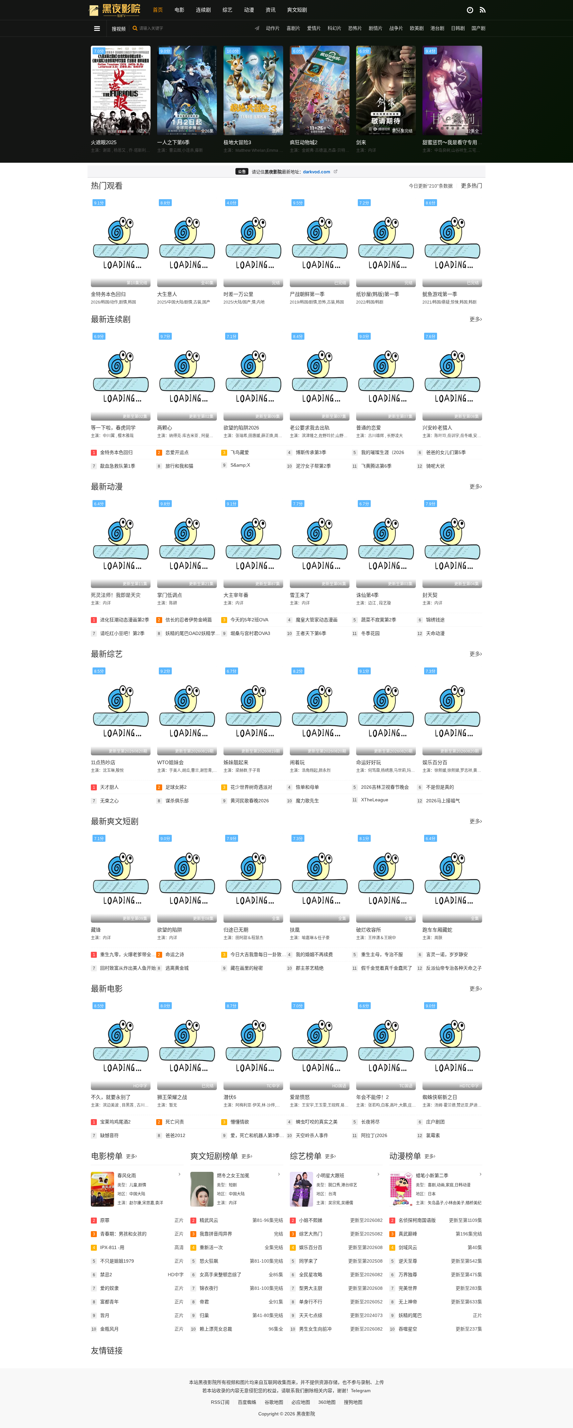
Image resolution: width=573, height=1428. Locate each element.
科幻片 (335, 28)
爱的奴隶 (138, 1288)
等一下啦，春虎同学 (113, 427)
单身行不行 (337, 1301)
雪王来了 (300, 595)
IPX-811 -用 (138, 1247)
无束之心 (106, 800)
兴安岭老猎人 (437, 427)
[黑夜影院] (114, 9)
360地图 (327, 1402)
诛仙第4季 (367, 595)
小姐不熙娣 (337, 1220)
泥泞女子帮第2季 (309, 466)
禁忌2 (138, 1274)
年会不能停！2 (372, 1097)
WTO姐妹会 (170, 762)
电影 (179, 10)
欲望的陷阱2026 (241, 427)
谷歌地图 (274, 1402)
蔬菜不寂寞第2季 (374, 619)
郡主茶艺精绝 (305, 968)
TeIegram (361, 1390)
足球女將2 (172, 787)
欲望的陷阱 (169, 930)
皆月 (138, 1315)
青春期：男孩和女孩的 (138, 1233)
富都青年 (138, 1301)
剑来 (361, 142)
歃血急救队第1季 (114, 466)
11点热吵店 (103, 762)
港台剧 (437, 28)
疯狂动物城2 (303, 142)
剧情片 (376, 28)
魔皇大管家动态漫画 (313, 619)
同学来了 (337, 1261)
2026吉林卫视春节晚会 (381, 787)
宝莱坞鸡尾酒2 (112, 1121)
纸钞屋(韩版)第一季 (377, 294)
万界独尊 (436, 1274)
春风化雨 (126, 1175)
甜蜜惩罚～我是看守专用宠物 (454, 142)
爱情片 (314, 28)
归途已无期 (235, 930)
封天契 (429, 595)
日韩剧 (458, 28)
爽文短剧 (297, 10)
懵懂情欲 (236, 1121)
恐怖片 (355, 28)
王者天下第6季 (306, 633)
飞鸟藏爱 (236, 452)
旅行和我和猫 (175, 466)
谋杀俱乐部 (173, 800)
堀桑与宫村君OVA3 (247, 633)
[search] (135, 28)
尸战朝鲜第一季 (307, 294)
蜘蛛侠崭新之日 (439, 1097)
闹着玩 (297, 762)
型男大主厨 (337, 1288)
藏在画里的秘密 (243, 968)
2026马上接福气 (438, 800)
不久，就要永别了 (111, 1097)
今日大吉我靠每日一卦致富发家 (254, 954)
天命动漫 (431, 633)
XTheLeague (370, 799)
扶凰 (295, 930)
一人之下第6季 (173, 142)
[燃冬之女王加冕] (202, 1189)
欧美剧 (417, 28)
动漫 (249, 10)
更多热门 (471, 186)
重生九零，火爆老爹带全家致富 (124, 954)
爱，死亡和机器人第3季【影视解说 (254, 1135)
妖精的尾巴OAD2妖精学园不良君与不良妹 (189, 633)
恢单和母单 (303, 787)
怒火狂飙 (237, 1261)
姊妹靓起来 (235, 762)
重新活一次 (237, 1247)
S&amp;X (236, 465)
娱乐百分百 (434, 762)
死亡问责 (171, 1121)
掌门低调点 (169, 595)
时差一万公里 (238, 294)
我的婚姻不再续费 (310, 954)
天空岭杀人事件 (307, 1135)
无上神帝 (436, 1301)
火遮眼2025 (103, 142)
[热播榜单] (482, 10)
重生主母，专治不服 (378, 954)
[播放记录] (470, 10)
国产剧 (478, 28)
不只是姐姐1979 (138, 1261)
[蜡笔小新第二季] (401, 1189)
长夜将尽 (366, 1121)
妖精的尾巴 (436, 1315)
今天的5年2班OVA (246, 619)
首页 (158, 10)
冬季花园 (366, 633)
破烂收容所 (368, 930)
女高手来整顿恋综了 (237, 1274)
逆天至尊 (436, 1261)
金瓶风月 (138, 1329)
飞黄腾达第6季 (372, 466)
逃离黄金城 (173, 968)
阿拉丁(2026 (369, 1135)
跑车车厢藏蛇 (437, 930)
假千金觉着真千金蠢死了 (382, 968)
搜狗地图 (353, 1402)
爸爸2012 (171, 1135)
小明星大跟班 (330, 1175)
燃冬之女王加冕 (233, 1175)
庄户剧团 (432, 1121)
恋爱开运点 (173, 452)
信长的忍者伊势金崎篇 (185, 619)
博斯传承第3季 (307, 452)
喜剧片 (293, 28)
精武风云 (237, 1220)
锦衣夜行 (237, 1288)
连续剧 (203, 10)
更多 (475, 319)
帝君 (237, 1301)
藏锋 (96, 930)
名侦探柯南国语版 (436, 1220)
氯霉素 (428, 1135)
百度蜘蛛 (247, 1402)
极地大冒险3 (237, 142)
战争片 (396, 28)
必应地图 (300, 1402)
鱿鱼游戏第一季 (439, 294)
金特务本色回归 (108, 294)
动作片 (273, 28)
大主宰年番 (235, 595)
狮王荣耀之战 (172, 1097)
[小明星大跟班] (301, 1189)
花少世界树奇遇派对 (248, 787)
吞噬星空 (436, 1329)
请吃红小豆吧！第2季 (119, 633)
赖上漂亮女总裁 (237, 1329)
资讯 (271, 10)
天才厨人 (106, 787)
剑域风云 (436, 1247)
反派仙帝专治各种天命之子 (449, 968)
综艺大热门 (337, 1233)
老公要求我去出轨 (310, 427)
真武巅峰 (436, 1233)
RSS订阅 (220, 1402)
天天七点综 (337, 1315)
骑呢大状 (431, 466)
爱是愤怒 (300, 1097)
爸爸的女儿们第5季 (442, 452)
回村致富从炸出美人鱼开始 (124, 968)
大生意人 (167, 294)
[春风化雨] (102, 1189)
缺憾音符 (106, 1135)
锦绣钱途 (432, 619)
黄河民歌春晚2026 (246, 800)
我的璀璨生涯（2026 (378, 452)
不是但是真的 (436, 787)
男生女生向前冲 (336, 1329)
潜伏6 (229, 1097)
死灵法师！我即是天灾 (116, 595)
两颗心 (164, 427)
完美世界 (436, 1288)
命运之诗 (171, 954)
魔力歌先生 (303, 800)
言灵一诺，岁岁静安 (443, 954)
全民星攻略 (337, 1274)
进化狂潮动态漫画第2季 (121, 619)
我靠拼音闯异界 (237, 1233)
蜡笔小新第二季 (432, 1175)
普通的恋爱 (368, 427)
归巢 (237, 1315)
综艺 (227, 10)
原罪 (138, 1220)
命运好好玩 (368, 762)
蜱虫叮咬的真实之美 (313, 1121)
